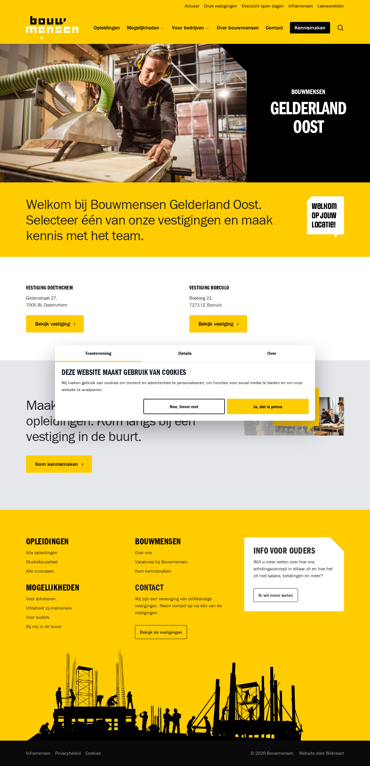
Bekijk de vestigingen (161, 632)
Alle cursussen (40, 571)
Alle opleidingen (42, 552)
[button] (55, 323)
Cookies (93, 753)
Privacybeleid (68, 753)
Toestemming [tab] (98, 353)
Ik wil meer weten (275, 595)
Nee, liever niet (184, 406)
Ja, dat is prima (267, 406)
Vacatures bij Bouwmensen (161, 562)
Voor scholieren (41, 598)
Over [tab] (271, 353)
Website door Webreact (321, 753)
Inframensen (38, 753)
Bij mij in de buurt (43, 626)
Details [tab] (185, 353)
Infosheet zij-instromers (48, 608)
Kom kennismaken (153, 571)
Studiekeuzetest (42, 562)
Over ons (143, 552)
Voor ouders (37, 617)
